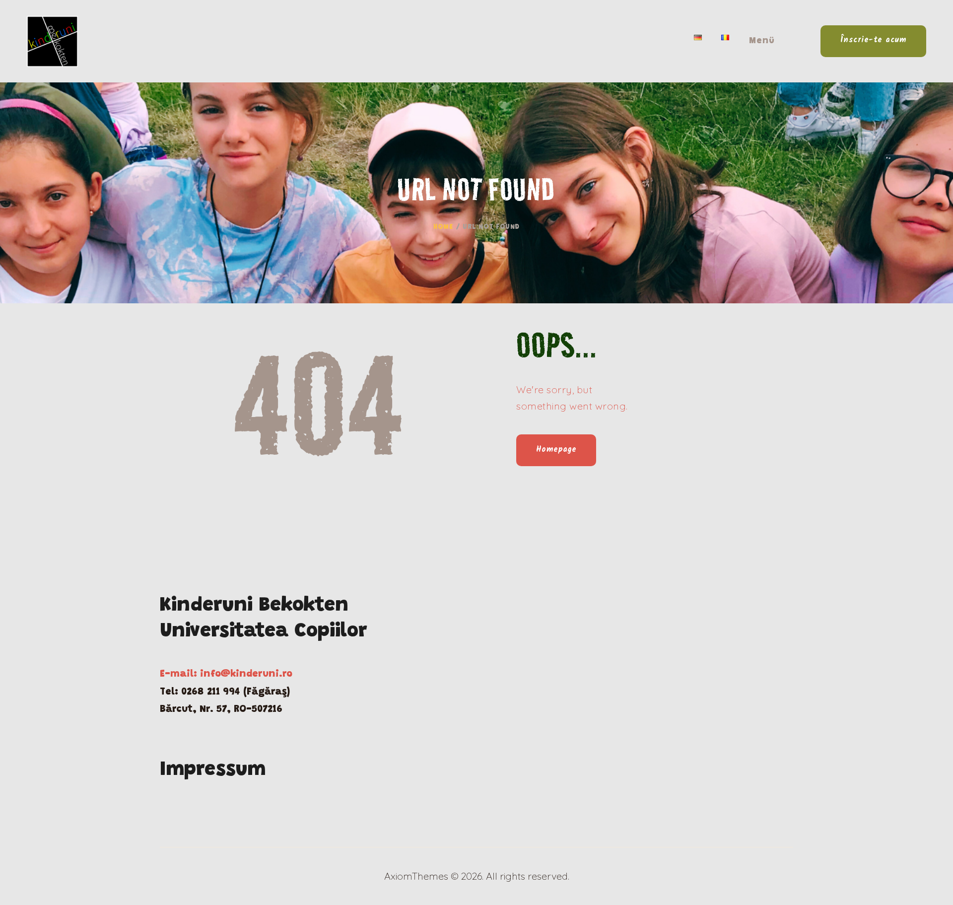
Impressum (213, 770)
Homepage (556, 449)
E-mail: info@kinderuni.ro (226, 674)
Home (443, 227)
